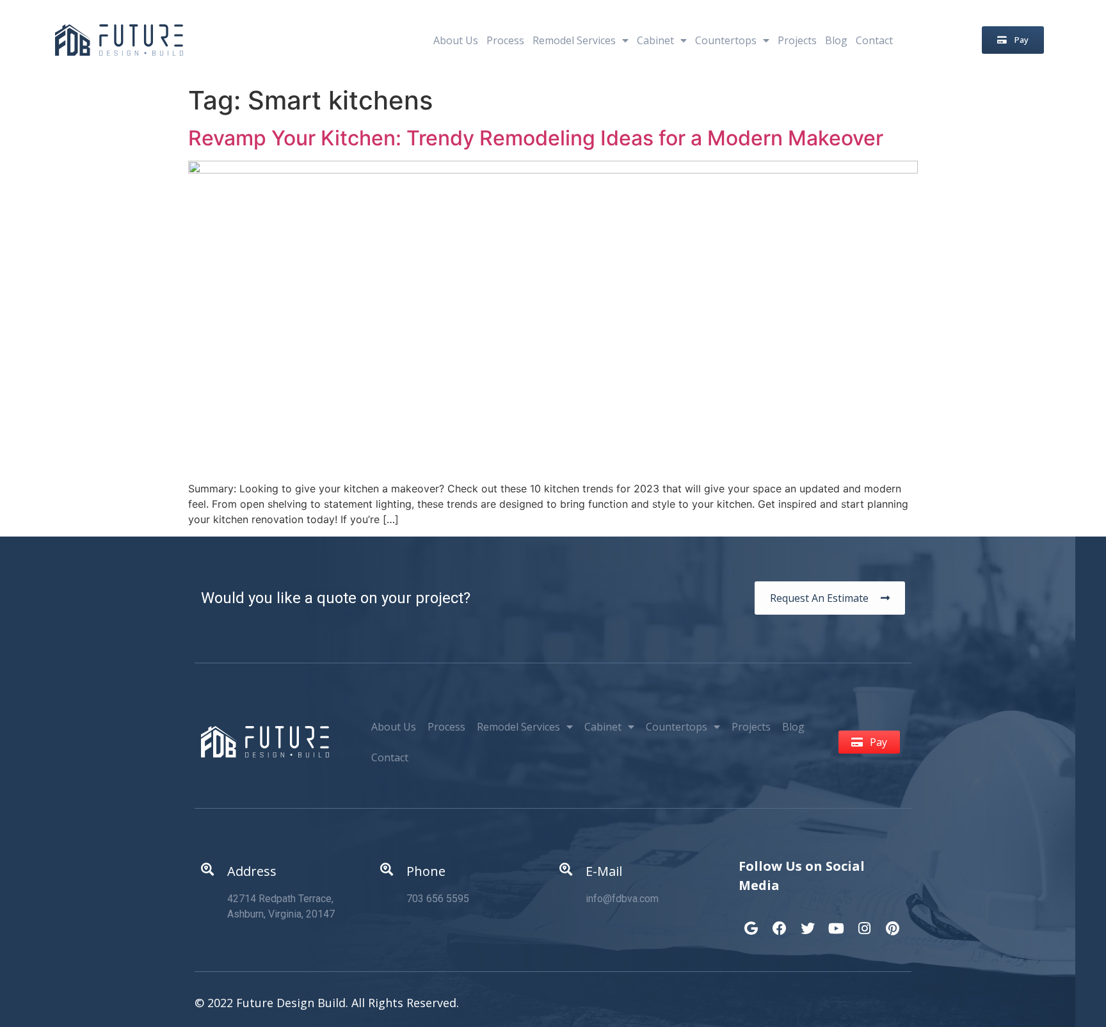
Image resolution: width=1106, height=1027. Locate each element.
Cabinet (655, 40)
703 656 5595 (437, 899)
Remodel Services (574, 40)
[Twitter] (808, 922)
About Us (455, 40)
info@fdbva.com (622, 899)
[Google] (751, 922)
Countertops (726, 40)
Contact (874, 40)
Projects (797, 40)
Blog (836, 40)
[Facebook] (779, 922)
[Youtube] (836, 922)
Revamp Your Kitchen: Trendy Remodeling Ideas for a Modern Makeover (535, 137)
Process (505, 40)
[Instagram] (864, 922)
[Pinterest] (892, 922)
